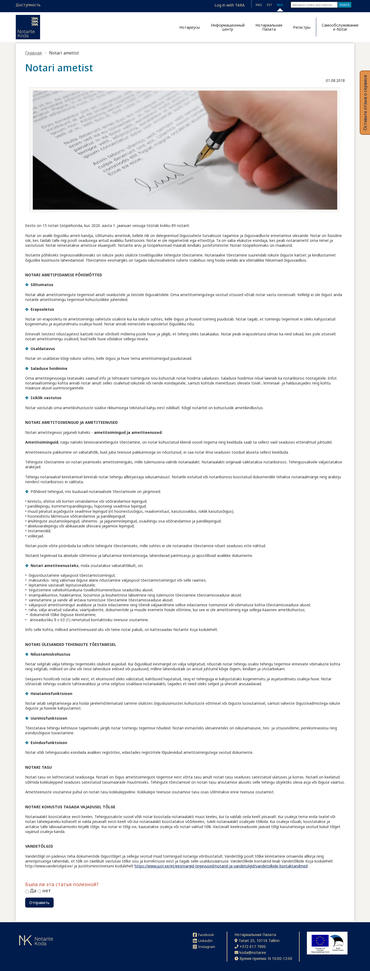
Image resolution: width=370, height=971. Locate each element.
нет (46, 890)
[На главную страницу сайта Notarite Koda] (28, 27)
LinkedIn (205, 940)
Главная (33, 53)
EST (269, 5)
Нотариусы (189, 27)
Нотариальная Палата (268, 27)
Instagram (206, 946)
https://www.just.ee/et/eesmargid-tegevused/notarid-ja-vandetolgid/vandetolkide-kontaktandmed (221, 866)
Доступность (28, 4)
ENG (259, 5)
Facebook (206, 934)
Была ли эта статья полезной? (62, 884)
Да (34, 890)
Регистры (301, 27)
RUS (280, 5)
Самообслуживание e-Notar (338, 27)
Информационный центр (228, 27)
